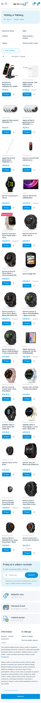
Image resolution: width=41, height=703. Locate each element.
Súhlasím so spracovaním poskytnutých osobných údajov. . (21, 582)
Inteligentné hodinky (7, 193)
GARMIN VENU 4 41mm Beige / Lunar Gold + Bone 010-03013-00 (30, 428)
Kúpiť (7, 94)
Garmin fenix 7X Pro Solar (9, 463)
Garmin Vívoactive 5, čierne (10, 197)
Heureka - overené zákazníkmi (7, 637)
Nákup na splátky (27, 636)
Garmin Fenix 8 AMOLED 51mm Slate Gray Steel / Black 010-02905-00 (10, 541)
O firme (3, 643)
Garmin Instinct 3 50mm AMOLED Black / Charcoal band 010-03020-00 (10, 352)
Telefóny (5, 36)
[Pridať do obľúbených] (14, 94)
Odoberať (31, 575)
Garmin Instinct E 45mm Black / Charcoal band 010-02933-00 (9, 274)
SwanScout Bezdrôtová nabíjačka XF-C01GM (9, 84)
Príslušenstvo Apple (28, 80)
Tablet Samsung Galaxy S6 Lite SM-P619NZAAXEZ (30, 351)
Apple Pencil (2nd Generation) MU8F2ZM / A (8, 160)
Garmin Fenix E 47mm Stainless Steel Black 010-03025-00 (8, 503)
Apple (25, 31)
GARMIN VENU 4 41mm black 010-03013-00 (8, 427)
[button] (10, 50)
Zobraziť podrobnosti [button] (11, 690)
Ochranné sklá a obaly (30, 43)
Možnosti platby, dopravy (30, 640)
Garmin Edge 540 (29, 274)
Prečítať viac (5, 657)
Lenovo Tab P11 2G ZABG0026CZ (29, 197)
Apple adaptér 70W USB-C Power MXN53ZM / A (30, 84)
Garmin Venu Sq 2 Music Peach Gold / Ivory (9, 235)
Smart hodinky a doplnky (28, 37)
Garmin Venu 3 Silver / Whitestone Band (31, 388)
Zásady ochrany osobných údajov (21, 583)
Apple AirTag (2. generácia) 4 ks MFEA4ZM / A (28, 122)
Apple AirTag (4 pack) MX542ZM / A (10, 121)
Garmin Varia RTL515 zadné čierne (31, 159)
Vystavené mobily (8, 31)
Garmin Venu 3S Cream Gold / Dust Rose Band (9, 389)
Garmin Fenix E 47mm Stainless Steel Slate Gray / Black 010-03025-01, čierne (30, 504)
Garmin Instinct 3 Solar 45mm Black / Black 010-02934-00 (9, 313)
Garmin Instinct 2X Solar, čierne (30, 234)
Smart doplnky (6, 80)
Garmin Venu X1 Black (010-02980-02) (31, 463)
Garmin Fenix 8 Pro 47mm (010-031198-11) (31, 539)
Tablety (4, 43)
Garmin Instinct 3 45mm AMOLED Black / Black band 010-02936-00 (31, 314)
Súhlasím (20, 696)
